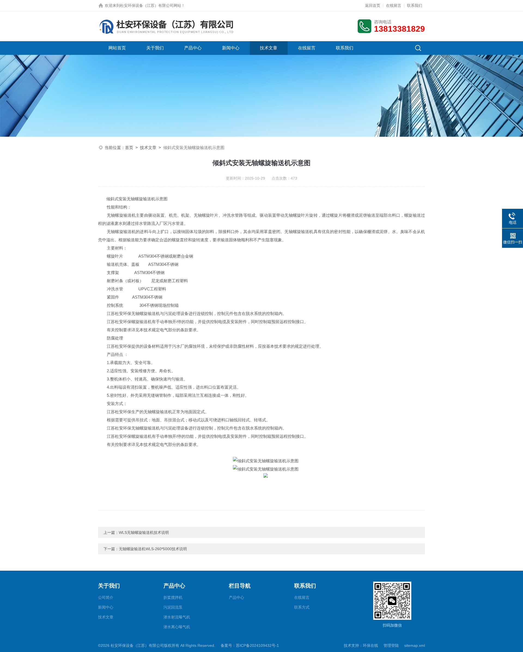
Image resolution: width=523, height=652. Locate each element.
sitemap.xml (414, 645)
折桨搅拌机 (173, 597)
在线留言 (393, 5)
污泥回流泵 (173, 607)
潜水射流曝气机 (176, 617)
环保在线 (370, 645)
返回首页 (372, 5)
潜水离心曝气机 (176, 627)
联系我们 (414, 5)
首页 (129, 147)
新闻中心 (230, 48)
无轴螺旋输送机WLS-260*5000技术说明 (153, 549)
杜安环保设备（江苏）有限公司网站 (150, 5)
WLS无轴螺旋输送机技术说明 (144, 532)
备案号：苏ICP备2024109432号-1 (250, 645)
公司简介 (105, 597)
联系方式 (301, 607)
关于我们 (155, 48)
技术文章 (268, 48)
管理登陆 (391, 645)
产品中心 (193, 48)
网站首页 (117, 48)
